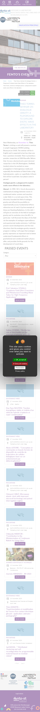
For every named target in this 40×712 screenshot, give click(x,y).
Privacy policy (20, 371)
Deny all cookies (20, 364)
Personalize (20, 368)
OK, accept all (20, 360)
